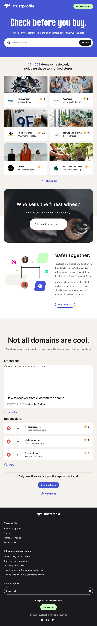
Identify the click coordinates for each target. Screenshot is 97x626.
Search (85, 42)
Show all (12, 465)
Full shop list (50, 181)
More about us (65, 304)
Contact (8, 533)
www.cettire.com (26, 169)
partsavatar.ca (24, 102)
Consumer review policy (15, 561)
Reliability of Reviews (14, 565)
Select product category (46, 224)
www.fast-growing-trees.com (77, 169)
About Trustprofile (12, 528)
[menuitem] (48, 528)
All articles (13, 412)
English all (11, 591)
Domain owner (83, 6)
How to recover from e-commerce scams (24, 574)
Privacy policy (11, 542)
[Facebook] (42, 620)
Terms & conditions (13, 537)
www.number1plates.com (30, 136)
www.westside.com (72, 102)
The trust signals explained (17, 556)
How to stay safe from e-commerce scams (24, 570)
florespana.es (69, 136)
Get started (48, 607)
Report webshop (48, 485)
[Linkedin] (53, 620)
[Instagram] (47, 620)
